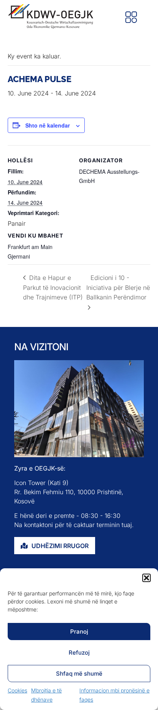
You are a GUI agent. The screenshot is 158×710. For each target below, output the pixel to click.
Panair (17, 223)
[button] (146, 578)
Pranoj (79, 631)
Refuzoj (79, 652)
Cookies (17, 690)
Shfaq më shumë (79, 673)
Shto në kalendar (47, 125)
